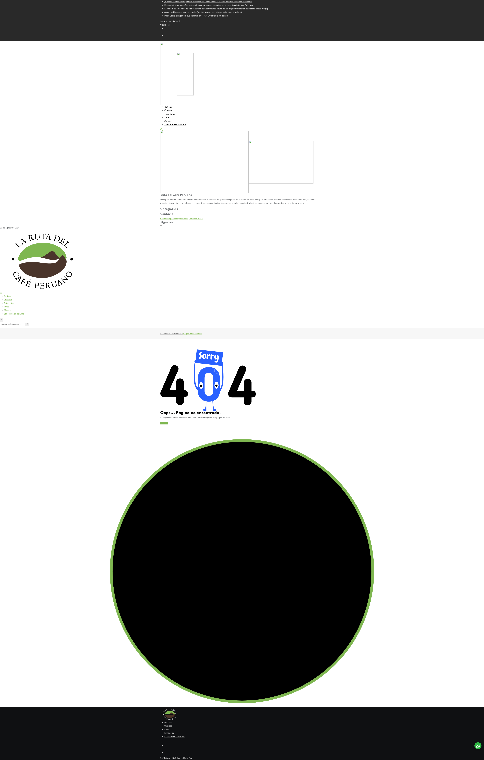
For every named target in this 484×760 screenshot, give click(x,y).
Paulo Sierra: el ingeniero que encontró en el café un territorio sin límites (196, 16)
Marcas (167, 121)
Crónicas (168, 111)
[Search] (161, 129)
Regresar (164, 423)
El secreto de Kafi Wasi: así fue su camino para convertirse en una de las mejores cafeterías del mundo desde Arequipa (216, 9)
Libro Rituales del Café (175, 125)
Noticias (168, 107)
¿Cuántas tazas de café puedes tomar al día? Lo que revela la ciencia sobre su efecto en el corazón (208, 2)
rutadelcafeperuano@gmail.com (174, 219)
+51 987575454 (196, 219)
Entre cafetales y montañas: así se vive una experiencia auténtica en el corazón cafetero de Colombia (208, 5)
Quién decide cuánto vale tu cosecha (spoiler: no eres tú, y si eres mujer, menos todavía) (203, 12)
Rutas (167, 118)
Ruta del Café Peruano (186, 758)
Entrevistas (169, 114)
